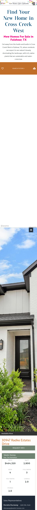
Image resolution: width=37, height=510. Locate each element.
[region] (18, 151)
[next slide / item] (35, 330)
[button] (1, 427)
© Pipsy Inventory (33, 227)
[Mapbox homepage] (5, 226)
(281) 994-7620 (25, 505)
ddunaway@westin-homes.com (14, 508)
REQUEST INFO (18, 448)
